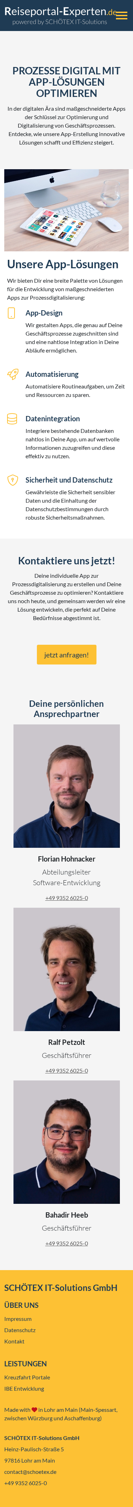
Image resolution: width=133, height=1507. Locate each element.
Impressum (18, 1318)
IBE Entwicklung (24, 1388)
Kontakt (14, 1341)
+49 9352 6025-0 (66, 897)
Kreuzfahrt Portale (27, 1377)
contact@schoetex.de (30, 1471)
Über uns (21, 1305)
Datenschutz (19, 1330)
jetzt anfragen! (66, 654)
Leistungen (25, 1363)
